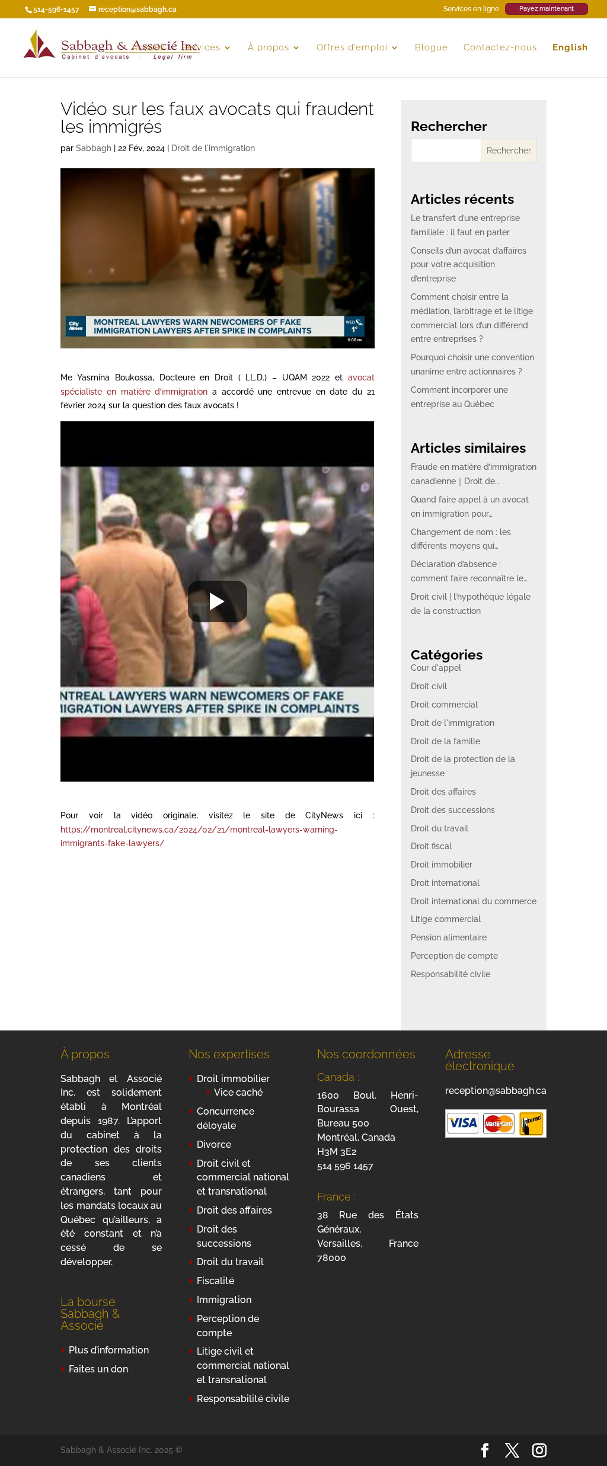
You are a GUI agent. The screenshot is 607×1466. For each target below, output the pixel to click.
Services (201, 48)
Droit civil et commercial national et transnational (243, 1178)
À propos (268, 48)
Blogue (431, 48)
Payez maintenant (546, 8)
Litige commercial (446, 919)
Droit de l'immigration (213, 148)
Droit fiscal (431, 846)
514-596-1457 (56, 9)
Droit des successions (453, 810)
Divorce (214, 1144)
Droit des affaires (443, 791)
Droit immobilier (441, 864)
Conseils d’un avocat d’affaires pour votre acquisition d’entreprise (468, 265)
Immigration (224, 1299)
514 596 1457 (345, 1165)
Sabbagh (93, 148)
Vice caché (238, 1092)
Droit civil (429, 686)
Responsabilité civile (450, 974)
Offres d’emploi (352, 48)
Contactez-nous (500, 48)
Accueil (149, 48)
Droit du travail (439, 828)
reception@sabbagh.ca (496, 1090)
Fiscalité (215, 1280)
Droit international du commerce (473, 901)
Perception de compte (454, 956)
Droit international (445, 883)
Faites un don (98, 1369)
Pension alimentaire (449, 937)
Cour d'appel (436, 668)
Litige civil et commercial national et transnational (243, 1365)
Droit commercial (444, 704)
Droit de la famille (445, 741)
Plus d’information (109, 1350)
